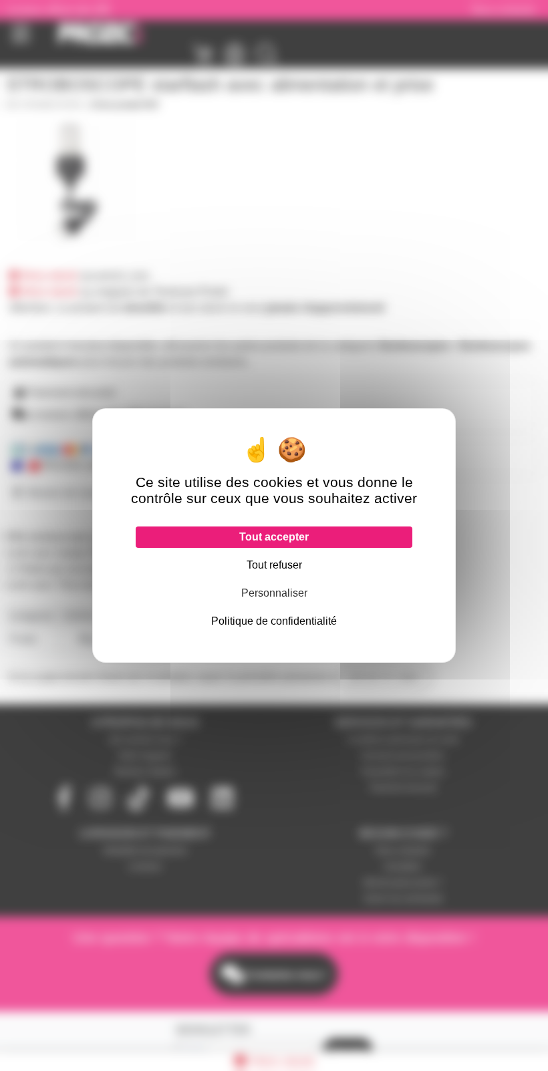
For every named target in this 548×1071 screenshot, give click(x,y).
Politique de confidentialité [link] (274, 621)
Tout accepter (274, 537)
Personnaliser (274, 593)
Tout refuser (274, 565)
